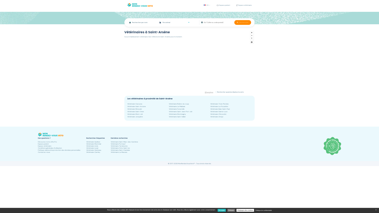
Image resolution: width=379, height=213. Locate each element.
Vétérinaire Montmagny (177, 114)
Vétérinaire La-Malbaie (177, 106)
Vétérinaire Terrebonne (119, 146)
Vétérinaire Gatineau (93, 150)
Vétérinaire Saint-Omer (135, 112)
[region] (229, 62)
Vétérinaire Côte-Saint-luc (120, 148)
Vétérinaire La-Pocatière (219, 106)
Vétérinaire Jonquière (135, 117)
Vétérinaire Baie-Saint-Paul (220, 109)
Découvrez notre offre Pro (47, 142)
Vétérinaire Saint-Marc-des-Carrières (124, 142)
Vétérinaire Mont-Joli (135, 114)
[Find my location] (251, 42)
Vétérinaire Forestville (176, 109)
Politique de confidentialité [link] (264, 210)
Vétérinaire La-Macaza (119, 152)
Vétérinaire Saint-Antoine (136, 106)
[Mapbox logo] (209, 92)
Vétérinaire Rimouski (134, 109)
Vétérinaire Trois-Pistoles (219, 104)
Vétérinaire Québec (93, 142)
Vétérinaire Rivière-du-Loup (179, 104)
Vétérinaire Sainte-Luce (218, 112)
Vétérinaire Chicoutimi (218, 114)
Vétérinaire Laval (92, 148)
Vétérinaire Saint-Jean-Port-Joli (180, 112)
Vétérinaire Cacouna (134, 104)
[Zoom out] (251, 35)
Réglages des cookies (245, 210)
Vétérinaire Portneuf (118, 144)
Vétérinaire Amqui (216, 117)
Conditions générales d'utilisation (50, 148)
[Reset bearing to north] (251, 38)
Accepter (222, 210)
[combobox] (141, 22)
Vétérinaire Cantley (93, 152)
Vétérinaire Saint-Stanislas (120, 150)
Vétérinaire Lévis (92, 146)
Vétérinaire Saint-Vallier (177, 117)
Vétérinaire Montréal (93, 144)
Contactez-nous (44, 152)
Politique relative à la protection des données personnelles (59, 150)
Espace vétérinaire (44, 146)
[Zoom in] (251, 32)
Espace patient (43, 144)
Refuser (231, 210)
